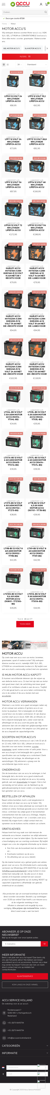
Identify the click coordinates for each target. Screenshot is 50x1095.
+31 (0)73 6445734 (16, 1022)
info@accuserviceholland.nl (14, 871)
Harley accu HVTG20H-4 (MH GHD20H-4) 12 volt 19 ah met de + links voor (36, 321)
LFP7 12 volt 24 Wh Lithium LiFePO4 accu (13, 141)
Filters (23, 56)
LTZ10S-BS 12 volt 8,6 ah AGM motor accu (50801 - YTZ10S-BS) (13, 599)
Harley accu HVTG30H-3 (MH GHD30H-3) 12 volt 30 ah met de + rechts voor (37, 369)
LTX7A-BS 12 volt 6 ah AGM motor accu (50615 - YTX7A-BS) (13, 461)
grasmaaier (6, 749)
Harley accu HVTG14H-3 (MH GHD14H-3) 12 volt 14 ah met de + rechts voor (13, 273)
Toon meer (25, 624)
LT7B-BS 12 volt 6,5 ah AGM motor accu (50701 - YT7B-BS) (37, 507)
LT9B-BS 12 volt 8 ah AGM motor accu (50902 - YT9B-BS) (13, 552)
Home (4, 24)
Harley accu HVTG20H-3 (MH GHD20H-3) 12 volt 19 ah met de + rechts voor (13, 321)
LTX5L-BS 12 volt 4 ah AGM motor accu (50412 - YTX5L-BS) (37, 416)
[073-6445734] (43, 1068)
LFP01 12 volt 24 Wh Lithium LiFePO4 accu (13, 98)
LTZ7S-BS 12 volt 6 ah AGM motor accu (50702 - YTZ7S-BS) (13, 507)
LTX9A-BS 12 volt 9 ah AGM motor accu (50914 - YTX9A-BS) (36, 598)
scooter (35, 746)
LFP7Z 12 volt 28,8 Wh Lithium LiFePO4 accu (37, 141)
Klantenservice (25, 976)
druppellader (22, 782)
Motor (13, 24)
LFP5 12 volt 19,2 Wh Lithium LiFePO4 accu (37, 98)
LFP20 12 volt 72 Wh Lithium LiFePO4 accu (13, 227)
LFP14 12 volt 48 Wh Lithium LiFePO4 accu (37, 184)
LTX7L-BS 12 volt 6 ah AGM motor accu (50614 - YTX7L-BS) (37, 461)
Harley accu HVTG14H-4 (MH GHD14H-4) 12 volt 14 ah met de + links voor (36, 273)
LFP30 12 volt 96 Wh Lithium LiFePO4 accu (37, 227)
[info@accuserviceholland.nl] (43, 1076)
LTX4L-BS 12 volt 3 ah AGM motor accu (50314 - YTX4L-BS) (13, 416)
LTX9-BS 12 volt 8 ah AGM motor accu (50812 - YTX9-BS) (36, 552)
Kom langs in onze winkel (25, 984)
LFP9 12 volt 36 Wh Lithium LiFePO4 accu (13, 184)
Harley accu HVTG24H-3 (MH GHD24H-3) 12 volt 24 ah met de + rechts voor (13, 369)
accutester (6, 696)
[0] (46, 4)
